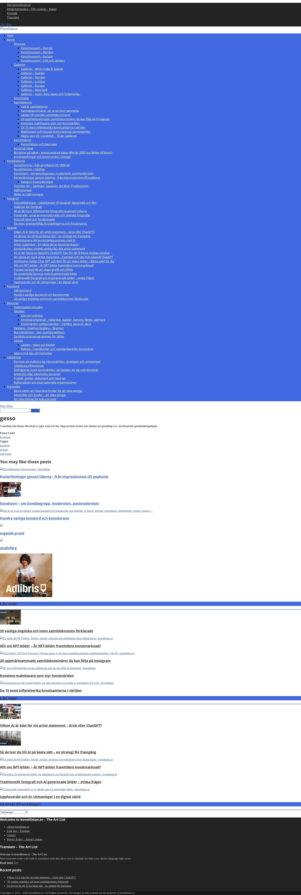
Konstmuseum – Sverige (37, 48)
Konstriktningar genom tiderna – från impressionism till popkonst (57, 178)
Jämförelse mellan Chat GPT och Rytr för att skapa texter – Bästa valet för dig (64, 261)
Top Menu (5, 24)
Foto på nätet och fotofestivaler (34, 219)
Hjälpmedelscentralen (28, 307)
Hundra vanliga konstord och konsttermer (42, 295)
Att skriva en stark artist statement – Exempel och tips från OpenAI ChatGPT (63, 257)
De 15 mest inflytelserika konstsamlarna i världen (53, 127)
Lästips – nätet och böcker (38, 345)
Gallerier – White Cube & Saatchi (42, 69)
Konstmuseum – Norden (37, 52)
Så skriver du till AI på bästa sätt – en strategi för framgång (52, 236)
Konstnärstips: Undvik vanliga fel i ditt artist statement (49, 249)
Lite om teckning (32, 315)
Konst (11, 40)
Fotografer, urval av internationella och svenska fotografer (52, 215)
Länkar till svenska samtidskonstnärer (46, 115)
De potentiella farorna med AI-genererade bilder (45, 274)
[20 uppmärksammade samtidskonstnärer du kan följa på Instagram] (67, 653)
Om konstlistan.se (18, 5)
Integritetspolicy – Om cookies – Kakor (32, 9)
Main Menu (6, 406)
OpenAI (12, 228)
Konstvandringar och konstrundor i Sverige (42, 157)
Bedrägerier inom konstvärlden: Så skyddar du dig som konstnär (56, 370)
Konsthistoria (16, 161)
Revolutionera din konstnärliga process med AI (44, 240)
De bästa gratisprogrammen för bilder (39, 336)
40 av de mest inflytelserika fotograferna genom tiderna (50, 211)
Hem (10, 35)
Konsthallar (21, 98)
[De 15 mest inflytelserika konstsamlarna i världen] (57, 682)
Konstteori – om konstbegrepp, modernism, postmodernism (54, 173)
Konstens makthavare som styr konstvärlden (50, 123)
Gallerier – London (33, 81)
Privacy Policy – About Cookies (24, 839)
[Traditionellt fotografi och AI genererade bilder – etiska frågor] (58, 774)
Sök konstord (22, 290)
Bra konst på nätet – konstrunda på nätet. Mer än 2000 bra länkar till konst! (63, 152)
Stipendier (14, 387)
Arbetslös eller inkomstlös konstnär (37, 374)
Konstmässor (23, 140)
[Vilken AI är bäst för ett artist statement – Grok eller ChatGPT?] (10, 717)
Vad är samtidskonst (34, 107)
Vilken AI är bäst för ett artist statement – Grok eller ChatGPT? (54, 232)
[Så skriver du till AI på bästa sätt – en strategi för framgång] (10, 744)
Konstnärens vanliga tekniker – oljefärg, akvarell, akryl (56, 324)
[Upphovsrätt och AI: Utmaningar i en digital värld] (45, 789)
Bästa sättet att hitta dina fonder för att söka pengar (48, 391)
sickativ (4, 449)
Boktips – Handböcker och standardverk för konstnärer (57, 349)
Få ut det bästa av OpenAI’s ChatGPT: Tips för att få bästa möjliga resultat (62, 253)
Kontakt (12, 13)
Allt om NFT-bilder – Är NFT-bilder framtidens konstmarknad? (54, 265)
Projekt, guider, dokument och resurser (40, 378)
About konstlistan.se (18, 826)
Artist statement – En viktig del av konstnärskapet (46, 244)
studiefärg (8, 548)
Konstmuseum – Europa (37, 56)
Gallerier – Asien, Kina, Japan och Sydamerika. (50, 94)
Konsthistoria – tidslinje (29, 169)
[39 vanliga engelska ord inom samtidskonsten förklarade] (10, 623)
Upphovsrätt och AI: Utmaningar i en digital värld (46, 282)
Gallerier (19, 65)
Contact (11, 835)
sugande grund (12, 533)
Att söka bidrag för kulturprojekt (35, 399)
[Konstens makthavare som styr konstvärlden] (47, 668)
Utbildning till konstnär (29, 366)
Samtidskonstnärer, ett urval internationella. (50, 111)
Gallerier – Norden (33, 77)
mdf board (5, 453)
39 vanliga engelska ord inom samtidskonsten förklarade (51, 299)
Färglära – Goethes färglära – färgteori (39, 328)
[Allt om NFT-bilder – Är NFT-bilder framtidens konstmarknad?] (56, 638)
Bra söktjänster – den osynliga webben (39, 332)
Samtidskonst (23, 102)
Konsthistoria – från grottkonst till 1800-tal (42, 165)
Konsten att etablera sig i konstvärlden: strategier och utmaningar (57, 361)
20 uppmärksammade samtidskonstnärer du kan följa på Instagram (65, 119)
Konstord (13, 286)
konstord (5, 445)
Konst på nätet (23, 148)
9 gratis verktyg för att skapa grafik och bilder (43, 270)
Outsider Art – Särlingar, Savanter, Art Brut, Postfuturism (51, 186)
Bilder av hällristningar (29, 194)
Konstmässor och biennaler (39, 144)
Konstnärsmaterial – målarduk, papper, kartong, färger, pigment (63, 320)
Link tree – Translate (18, 831)
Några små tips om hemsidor (33, 353)
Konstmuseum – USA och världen (43, 61)
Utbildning (14, 357)
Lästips (18, 341)
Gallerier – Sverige (33, 73)
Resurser (13, 303)
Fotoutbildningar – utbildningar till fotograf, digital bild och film (55, 203)
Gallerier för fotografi (28, 207)
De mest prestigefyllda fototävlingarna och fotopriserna (50, 224)
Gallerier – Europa (33, 86)
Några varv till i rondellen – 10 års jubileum (49, 136)
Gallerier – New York (34, 90)
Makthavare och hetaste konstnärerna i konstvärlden (56, 132)
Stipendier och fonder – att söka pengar (40, 395)
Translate (13, 17)
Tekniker (19, 311)
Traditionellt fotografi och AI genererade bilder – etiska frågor (54, 278)
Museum (19, 44)
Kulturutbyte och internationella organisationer (45, 382)
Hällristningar (23, 190)
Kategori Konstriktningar (37, 182)
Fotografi (13, 198)
